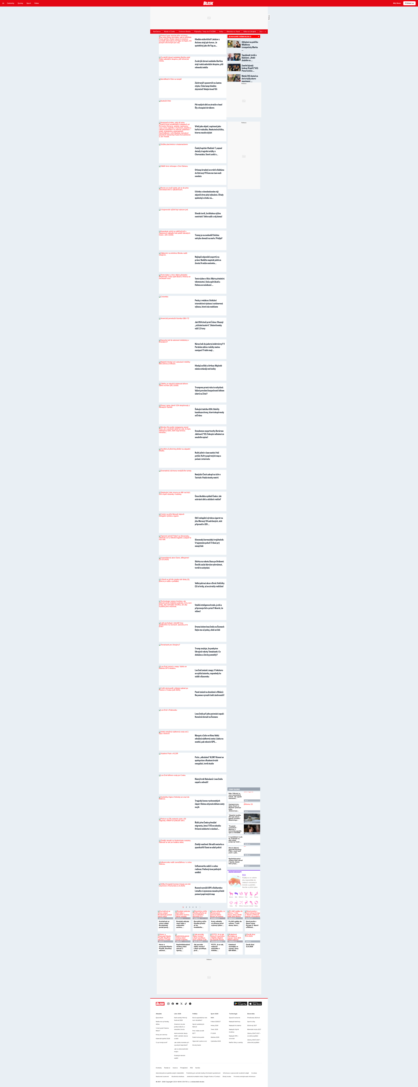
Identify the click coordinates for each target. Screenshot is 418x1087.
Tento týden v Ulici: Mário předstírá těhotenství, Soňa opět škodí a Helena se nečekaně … (209, 281)
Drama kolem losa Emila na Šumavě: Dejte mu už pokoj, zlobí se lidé (209, 628)
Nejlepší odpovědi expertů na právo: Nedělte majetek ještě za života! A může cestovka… (208, 260)
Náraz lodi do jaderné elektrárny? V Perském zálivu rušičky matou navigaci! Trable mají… (210, 347)
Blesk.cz (179, 918)
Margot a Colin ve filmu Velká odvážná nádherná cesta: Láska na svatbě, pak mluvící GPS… (209, 738)
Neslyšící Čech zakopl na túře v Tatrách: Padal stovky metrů (208, 476)
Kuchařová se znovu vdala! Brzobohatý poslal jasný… (164, 924)
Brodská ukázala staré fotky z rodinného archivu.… (182, 924)
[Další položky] (265, 31)
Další (200, 907)
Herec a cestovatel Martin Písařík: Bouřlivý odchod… (165, 947)
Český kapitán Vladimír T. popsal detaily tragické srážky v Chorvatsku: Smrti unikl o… (208, 151)
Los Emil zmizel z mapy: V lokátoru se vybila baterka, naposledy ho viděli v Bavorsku (209, 673)
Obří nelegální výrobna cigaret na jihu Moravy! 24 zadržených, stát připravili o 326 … (209, 521)
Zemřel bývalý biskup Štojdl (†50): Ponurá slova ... (250, 68)
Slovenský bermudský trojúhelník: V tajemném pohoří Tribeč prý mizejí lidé (209, 542)
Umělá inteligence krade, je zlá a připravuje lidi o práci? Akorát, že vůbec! (209, 608)
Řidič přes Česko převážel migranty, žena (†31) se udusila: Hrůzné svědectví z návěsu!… (208, 825)
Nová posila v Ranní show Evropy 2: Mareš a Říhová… (252, 924)
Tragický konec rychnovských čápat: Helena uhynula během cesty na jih (209, 804)
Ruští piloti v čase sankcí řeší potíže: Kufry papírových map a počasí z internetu (208, 455)
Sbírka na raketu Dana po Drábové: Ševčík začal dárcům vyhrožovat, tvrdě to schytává (209, 564)
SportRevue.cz (216, 941)
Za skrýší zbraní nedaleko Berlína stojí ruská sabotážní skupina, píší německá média (209, 64)
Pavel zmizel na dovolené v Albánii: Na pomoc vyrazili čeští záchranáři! (209, 693)
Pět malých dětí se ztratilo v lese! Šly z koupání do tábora (208, 106)
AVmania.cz (233, 941)
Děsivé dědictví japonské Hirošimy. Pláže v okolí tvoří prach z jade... (235, 850)
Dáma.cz (197, 918)
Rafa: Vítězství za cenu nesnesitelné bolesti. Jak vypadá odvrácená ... (235, 796)
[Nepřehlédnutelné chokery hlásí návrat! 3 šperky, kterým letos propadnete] (252, 862)
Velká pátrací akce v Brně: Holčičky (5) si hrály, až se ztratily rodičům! (209, 585)
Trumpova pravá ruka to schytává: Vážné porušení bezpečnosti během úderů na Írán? (209, 390)
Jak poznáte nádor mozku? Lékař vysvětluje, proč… (200, 947)
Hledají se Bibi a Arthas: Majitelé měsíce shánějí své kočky (208, 367)
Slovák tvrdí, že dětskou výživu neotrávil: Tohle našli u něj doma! (208, 215)
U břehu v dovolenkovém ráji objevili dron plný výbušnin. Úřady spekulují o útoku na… (209, 194)
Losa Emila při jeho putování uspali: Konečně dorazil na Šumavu (209, 715)
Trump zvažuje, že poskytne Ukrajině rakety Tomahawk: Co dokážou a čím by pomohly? (208, 651)
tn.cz (246, 800)
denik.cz (247, 844)
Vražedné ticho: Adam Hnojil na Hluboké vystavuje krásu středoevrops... (235, 808)
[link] (168, 1003)
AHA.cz (161, 918)
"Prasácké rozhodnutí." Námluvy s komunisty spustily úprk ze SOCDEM (235, 829)
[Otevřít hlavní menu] (3, 3)
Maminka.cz (215, 918)
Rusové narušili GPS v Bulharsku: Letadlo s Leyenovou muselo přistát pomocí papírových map (209, 891)
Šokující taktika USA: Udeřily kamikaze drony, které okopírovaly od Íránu (209, 412)
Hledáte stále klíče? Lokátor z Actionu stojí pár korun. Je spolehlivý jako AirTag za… (207, 42)
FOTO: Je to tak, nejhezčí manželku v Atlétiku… (217, 947)
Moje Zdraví (198, 941)
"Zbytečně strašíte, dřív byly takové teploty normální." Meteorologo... (235, 817)
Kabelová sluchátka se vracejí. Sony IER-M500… (233, 947)
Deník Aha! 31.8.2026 (250, 945)
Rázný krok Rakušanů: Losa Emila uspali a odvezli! (209, 780)
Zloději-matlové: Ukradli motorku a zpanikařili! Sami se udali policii (209, 846)
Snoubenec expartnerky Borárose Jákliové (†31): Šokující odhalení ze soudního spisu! (209, 434)
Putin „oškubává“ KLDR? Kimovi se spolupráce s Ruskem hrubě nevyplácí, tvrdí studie (209, 760)
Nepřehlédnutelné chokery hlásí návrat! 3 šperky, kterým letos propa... (236, 861)
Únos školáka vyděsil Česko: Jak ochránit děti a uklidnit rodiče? (208, 497)
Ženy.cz (247, 866)
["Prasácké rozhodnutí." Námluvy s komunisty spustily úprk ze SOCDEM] (252, 829)
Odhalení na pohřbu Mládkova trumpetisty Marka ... (250, 45)
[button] (241, 1004)
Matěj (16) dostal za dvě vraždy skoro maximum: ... (250, 78)
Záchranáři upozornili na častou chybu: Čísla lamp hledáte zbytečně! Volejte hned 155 (208, 86)
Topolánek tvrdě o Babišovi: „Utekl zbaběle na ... (249, 57)
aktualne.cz (248, 822)
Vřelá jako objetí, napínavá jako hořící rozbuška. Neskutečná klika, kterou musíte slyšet (209, 129)
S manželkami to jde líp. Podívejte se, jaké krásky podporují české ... (235, 839)
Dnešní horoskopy (235, 872)
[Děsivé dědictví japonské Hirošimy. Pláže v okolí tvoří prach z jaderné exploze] (252, 851)
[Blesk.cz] (208, 3)
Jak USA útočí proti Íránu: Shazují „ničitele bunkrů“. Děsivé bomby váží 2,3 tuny (209, 325)
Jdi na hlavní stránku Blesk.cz (240, 36)
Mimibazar (232, 918)
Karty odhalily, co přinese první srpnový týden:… (217, 923)
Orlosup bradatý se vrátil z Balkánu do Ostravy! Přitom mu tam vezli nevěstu (209, 173)
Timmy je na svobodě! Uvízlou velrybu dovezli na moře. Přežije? (208, 236)
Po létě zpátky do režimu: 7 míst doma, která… (235, 923)
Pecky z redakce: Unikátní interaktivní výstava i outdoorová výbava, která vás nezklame (209, 303)
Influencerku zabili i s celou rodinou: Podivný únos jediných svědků (208, 869)
